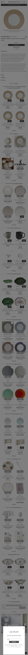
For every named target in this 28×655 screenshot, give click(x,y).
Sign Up (14, 641)
